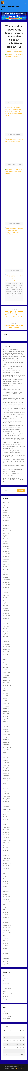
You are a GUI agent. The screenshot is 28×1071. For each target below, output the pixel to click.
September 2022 (7, 623)
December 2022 (7, 615)
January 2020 (6, 706)
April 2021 (5, 667)
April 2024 (5, 574)
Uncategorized (6, 999)
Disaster (5, 975)
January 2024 (6, 582)
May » (22, 1054)
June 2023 (5, 600)
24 (7, 1047)
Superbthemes (20, 1068)
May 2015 (5, 850)
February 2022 (6, 641)
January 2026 (6, 520)
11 (10, 1040)
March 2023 (6, 608)
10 (7, 1040)
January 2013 (6, 922)
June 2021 (5, 662)
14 (20, 1040)
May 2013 (5, 912)
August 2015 (6, 842)
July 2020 (5, 690)
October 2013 (6, 899)
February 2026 (6, 517)
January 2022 (6, 644)
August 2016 (6, 811)
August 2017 (6, 780)
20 (17, 1044)
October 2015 (6, 837)
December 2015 (7, 832)
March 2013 (6, 917)
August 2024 (6, 564)
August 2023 (6, 595)
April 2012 (5, 945)
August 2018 (6, 749)
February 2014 (6, 889)
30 (4, 1051)
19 (14, 1044)
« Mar (5, 1054)
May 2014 (5, 881)
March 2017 (6, 793)
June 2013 (5, 909)
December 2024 (7, 554)
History (4, 986)
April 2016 (5, 822)
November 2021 (7, 649)
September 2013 (7, 902)
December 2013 (7, 894)
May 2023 (5, 603)
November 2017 (7, 773)
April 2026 (5, 512)
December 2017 (7, 770)
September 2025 (7, 530)
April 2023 (5, 605)
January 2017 (6, 799)
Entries (6, 1013)
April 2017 (5, 791)
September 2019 (7, 716)
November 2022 (7, 618)
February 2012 (6, 951)
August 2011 (6, 963)
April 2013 (5, 914)
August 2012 (6, 935)
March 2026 (6, 515)
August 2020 (6, 688)
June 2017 (5, 786)
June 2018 (5, 755)
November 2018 (7, 742)
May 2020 (5, 695)
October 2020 (6, 682)
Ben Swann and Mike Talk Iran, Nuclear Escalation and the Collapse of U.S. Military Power (13, 362)
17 (7, 1044)
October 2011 (6, 958)
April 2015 (5, 853)
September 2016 (7, 809)
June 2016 (5, 816)
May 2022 (5, 634)
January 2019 (6, 737)
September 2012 (7, 933)
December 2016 (7, 801)
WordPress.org (6, 1018)
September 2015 (7, 840)
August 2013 (6, 904)
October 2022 (6, 621)
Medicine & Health (7, 988)
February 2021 (6, 672)
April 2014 (5, 884)
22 (23, 1044)
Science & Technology (8, 993)
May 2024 (5, 572)
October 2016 (6, 806)
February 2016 (6, 827)
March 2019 (6, 731)
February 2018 (6, 765)
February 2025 (6, 548)
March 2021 (6, 670)
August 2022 (6, 626)
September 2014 (7, 871)
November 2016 (7, 804)
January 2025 (6, 551)
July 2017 (5, 783)
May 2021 (5, 664)
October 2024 (6, 559)
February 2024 (6, 579)
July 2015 (5, 845)
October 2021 (6, 652)
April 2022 (5, 636)
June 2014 (5, 878)
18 (10, 1044)
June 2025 (5, 538)
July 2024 (5, 566)
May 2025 (5, 541)
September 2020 (7, 685)
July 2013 (5, 907)
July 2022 (5, 628)
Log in (4, 1010)
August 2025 (6, 533)
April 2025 (5, 543)
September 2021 (7, 654)
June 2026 (5, 507)
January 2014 (6, 891)
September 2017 (7, 778)
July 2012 (5, 938)
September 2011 (7, 961)
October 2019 (6, 713)
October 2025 (6, 528)
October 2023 (6, 590)
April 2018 (5, 760)
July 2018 (5, 752)
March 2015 (6, 855)
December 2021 (7, 646)
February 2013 (6, 920)
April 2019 (5, 729)
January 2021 (6, 675)
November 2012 (7, 927)
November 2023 (7, 587)
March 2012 (6, 948)
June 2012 (5, 940)
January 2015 (6, 860)
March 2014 (6, 886)
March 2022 (6, 639)
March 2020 (6, 701)
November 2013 (7, 896)
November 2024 (7, 556)
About (4, 338)
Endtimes (5, 981)
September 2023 (7, 592)
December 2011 (7, 956)
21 (20, 1044)
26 (14, 1047)
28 (20, 1047)
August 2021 (6, 657)
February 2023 (6, 610)
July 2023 (5, 597)
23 (4, 1047)
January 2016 (6, 829)
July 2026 (5, 505)
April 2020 (5, 698)
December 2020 (7, 677)
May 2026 (5, 510)
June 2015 (5, 847)
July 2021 (5, 659)
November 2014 (7, 866)
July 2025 (5, 536)
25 (10, 1047)
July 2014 (5, 876)
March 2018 (6, 762)
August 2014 (6, 873)
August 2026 (6, 502)
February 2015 (6, 858)
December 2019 (7, 708)
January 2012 (6, 953)
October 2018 (6, 744)
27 (17, 1047)
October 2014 (6, 868)
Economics (5, 978)
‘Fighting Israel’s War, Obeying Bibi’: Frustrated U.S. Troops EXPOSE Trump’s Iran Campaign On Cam (13, 461)
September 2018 (7, 747)
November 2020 (7, 680)
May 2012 (5, 943)
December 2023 (7, 584)
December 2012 (7, 925)
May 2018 (5, 757)
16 (4, 1044)
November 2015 (7, 835)
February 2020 (6, 703)
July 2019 (5, 721)
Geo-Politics (6, 983)
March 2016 (6, 824)
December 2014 (7, 863)
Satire (4, 991)
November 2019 (7, 711)
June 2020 (5, 693)
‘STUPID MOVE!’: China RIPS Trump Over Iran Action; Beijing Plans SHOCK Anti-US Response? (13, 394)
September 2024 (7, 561)
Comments (7, 1016)
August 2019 (6, 719)
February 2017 (6, 796)
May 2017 (5, 788)
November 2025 (7, 525)
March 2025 (6, 546)
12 (14, 1040)
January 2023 (6, 613)
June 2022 (5, 631)
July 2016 (5, 814)
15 (23, 1040)
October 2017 (6, 775)
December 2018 (7, 739)
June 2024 (5, 569)
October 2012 (6, 930)
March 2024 (6, 577)
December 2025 (7, 523)
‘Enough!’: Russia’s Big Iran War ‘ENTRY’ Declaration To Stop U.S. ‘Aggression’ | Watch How (13, 480)
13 (17, 1040)
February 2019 (6, 734)
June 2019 (5, 724)
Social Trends (6, 996)
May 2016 (5, 819)
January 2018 (6, 768)
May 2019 (5, 726)
